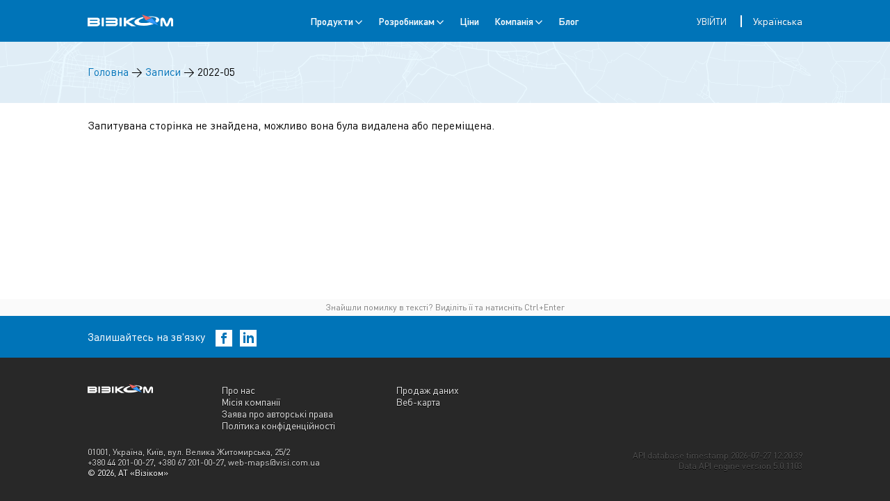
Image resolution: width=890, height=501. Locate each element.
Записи (163, 72)
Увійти (712, 21)
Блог (568, 21)
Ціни (469, 21)
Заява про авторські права (277, 414)
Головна (108, 72)
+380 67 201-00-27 (191, 462)
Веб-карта (418, 402)
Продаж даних (427, 390)
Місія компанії (251, 402)
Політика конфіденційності (278, 425)
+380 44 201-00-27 (121, 462)
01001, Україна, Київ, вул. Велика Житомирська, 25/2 (189, 452)
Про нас (238, 390)
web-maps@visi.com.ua (274, 462)
